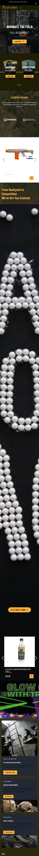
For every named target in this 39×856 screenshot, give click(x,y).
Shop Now (18, 42)
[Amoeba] (10, 120)
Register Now (8, 796)
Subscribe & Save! (10, 772)
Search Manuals (9, 832)
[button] (18, 85)
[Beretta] (29, 120)
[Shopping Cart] (36, 3)
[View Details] (31, 178)
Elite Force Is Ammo (18, 610)
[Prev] (17, 128)
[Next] (22, 128)
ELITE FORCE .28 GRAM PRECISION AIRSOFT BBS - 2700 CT (18, 670)
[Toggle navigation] (20, 8)
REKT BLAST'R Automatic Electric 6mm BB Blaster (18, 172)
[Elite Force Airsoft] (9, 8)
